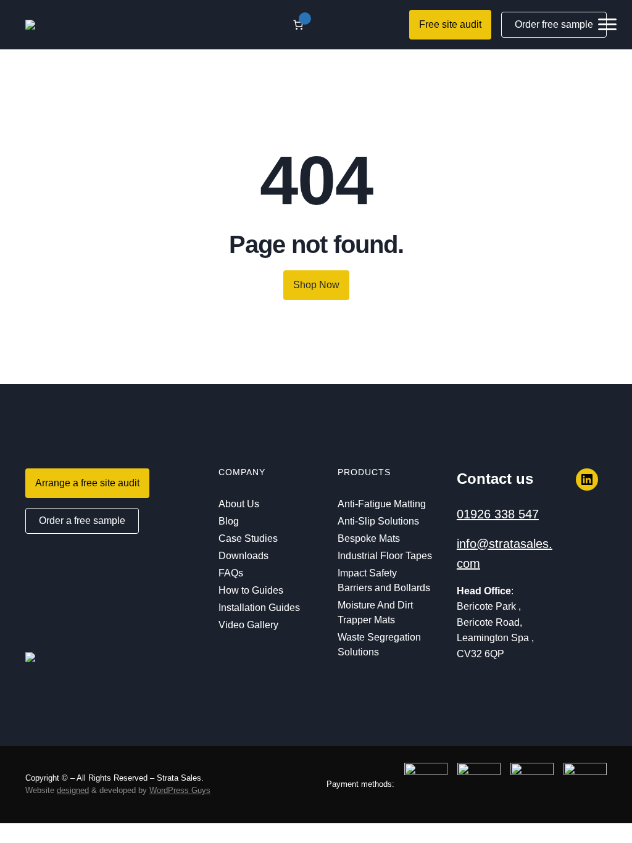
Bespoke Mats (369, 538)
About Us (238, 504)
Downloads (243, 555)
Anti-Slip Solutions (378, 521)
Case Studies (248, 538)
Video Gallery (248, 625)
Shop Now (316, 285)
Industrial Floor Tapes (385, 555)
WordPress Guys (179, 790)
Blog (228, 521)
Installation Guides (259, 607)
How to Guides (250, 590)
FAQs (230, 573)
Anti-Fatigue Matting (382, 504)
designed (73, 790)
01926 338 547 (498, 514)
